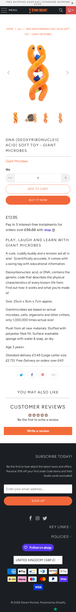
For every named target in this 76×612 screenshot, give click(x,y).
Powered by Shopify (52, 602)
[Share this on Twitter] (21, 374)
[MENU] (2, 10)
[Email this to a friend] (53, 374)
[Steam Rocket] (38, 10)
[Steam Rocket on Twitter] (45, 518)
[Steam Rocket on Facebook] (31, 518)
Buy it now (38, 200)
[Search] (61, 10)
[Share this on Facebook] (32, 374)
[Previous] (8, 72)
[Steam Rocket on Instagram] (38, 518)
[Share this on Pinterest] (42, 374)
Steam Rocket (30, 602)
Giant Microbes (17, 161)
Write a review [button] (38, 431)
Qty (8, 169)
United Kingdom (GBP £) (35, 560)
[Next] (67, 72)
